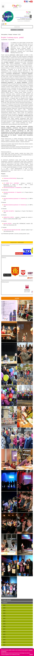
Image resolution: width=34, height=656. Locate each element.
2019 (4, 623)
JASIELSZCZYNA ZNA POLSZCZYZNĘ (12, 229)
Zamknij (31, 654)
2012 (19, 34)
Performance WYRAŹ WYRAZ (10, 178)
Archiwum (15, 34)
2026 (4, 605)
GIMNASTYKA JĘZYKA (9, 217)
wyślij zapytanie (21, 242)
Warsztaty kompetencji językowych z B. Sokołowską (15, 198)
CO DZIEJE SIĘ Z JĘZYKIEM (12, 183)
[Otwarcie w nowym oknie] (25, 1)
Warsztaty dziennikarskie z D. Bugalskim (12, 187)
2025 (4, 607)
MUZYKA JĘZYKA (7, 223)
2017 (4, 629)
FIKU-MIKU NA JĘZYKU (9, 211)
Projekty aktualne (6, 600)
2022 (4, 615)
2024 (4, 610)
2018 (4, 626)
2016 (4, 631)
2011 (4, 645)
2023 (4, 613)
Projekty (10, 34)
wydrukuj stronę (13, 242)
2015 (4, 634)
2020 (4, 621)
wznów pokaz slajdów (2, 20)
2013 (4, 639)
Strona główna (4, 34)
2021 (4, 618)
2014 (4, 637)
